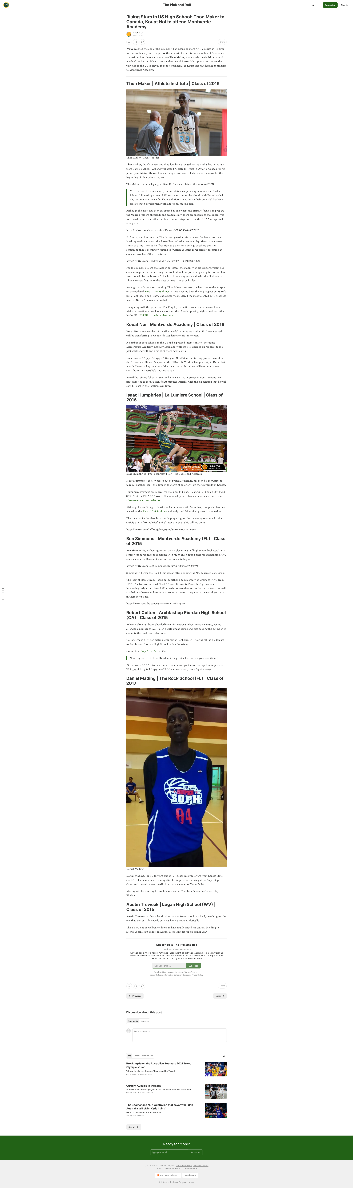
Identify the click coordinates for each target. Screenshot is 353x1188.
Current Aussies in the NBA (143, 1085)
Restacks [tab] (145, 1021)
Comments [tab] (133, 1021)
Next (218, 995)
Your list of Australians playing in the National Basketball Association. (159, 1089)
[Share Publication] (319, 5)
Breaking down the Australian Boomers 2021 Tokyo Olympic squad (158, 1065)
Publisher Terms (200, 1165)
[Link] (122, 83)
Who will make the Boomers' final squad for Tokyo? (150, 1071)
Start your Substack (169, 1175)
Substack (163, 1182)
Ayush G (141, 1116)
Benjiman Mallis (145, 1074)
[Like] (129, 42)
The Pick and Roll (145, 1093)
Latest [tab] (137, 1055)
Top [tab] (129, 1055)
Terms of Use (189, 972)
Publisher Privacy (184, 1165)
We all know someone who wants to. (143, 1112)
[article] (176, 1071)
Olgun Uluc (138, 33)
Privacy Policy (197, 975)
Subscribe (330, 5)
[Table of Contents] (3, 594)
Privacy (169, 1168)
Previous (136, 995)
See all (132, 1127)
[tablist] (138, 1021)
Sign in (344, 5)
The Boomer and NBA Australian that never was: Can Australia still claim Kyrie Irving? (159, 1106)
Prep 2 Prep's (148, 651)
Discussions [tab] (147, 1055)
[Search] (313, 5)
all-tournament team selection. (144, 500)
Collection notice (189, 1168)
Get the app (190, 1175)
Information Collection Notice (176, 975)
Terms (177, 1168)
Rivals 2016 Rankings (157, 292)
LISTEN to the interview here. (156, 315)
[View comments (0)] (135, 42)
